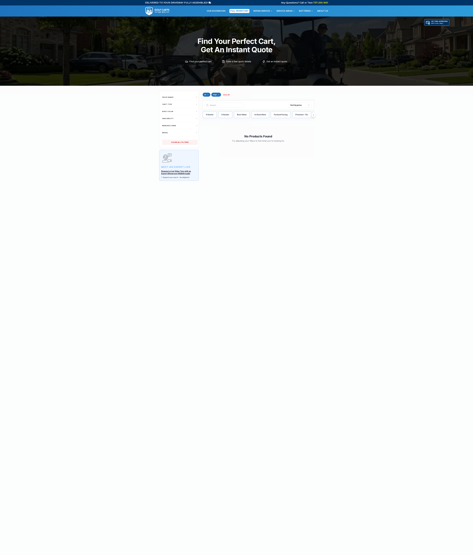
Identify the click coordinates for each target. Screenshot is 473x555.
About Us (322, 11)
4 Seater (210, 115)
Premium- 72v (301, 115)
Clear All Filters (180, 142)
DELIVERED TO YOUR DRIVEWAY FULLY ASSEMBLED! (176, 2)
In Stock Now (260, 115)
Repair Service (261, 11)
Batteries (305, 11)
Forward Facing (281, 115)
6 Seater (225, 115)
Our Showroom (216, 11)
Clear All (226, 95)
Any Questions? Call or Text (304, 2)
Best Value (242, 115)
